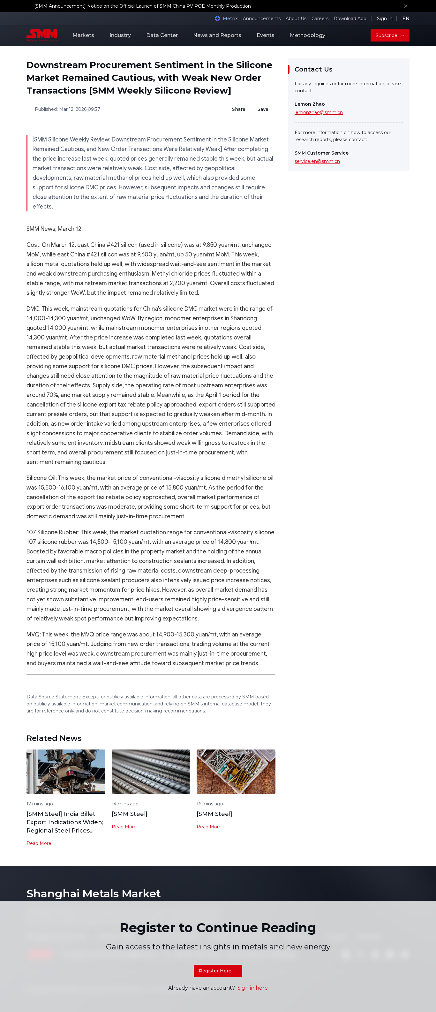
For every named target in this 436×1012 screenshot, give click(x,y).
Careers (320, 18)
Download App (350, 18)
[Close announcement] (406, 6)
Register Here (215, 971)
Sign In (385, 18)
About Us (296, 18)
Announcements (262, 18)
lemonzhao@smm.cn (319, 112)
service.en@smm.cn (317, 161)
